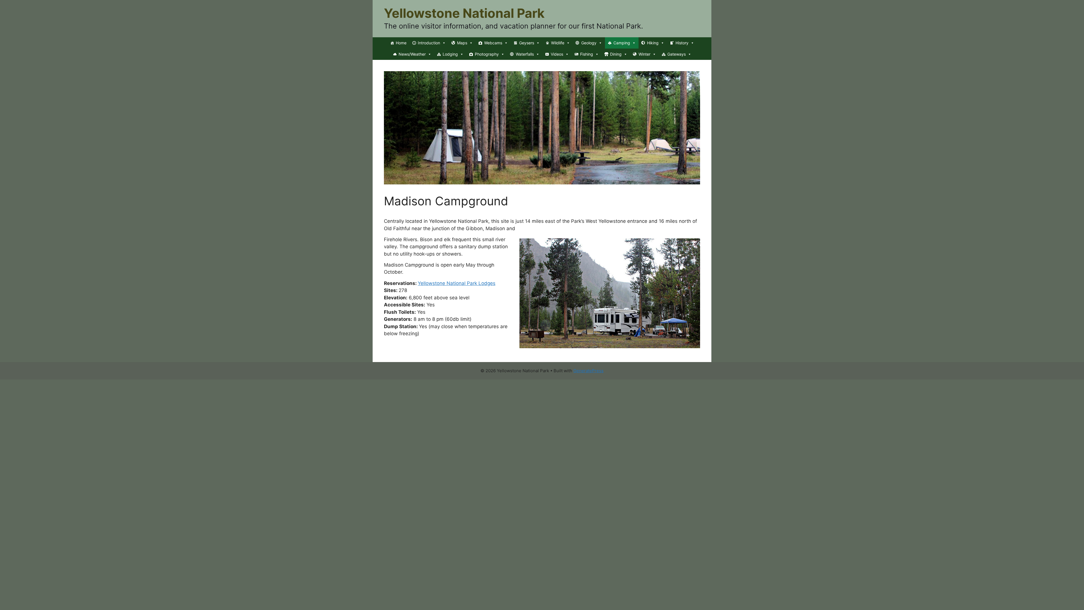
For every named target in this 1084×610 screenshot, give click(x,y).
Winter (644, 54)
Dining (616, 54)
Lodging (450, 54)
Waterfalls (525, 54)
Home (401, 42)
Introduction (429, 42)
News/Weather (412, 54)
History (682, 42)
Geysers (526, 42)
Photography (487, 54)
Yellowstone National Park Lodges (456, 283)
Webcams (493, 42)
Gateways (676, 54)
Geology (588, 42)
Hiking (653, 42)
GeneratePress (588, 370)
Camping (621, 42)
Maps (462, 42)
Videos (557, 54)
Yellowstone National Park (464, 13)
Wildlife (557, 42)
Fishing (586, 54)
